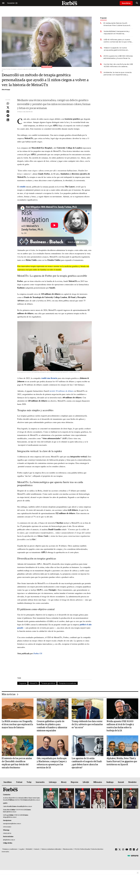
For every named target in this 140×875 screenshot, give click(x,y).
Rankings (110, 782)
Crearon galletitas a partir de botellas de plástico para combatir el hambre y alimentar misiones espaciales (52, 726)
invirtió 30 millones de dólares (61, 391)
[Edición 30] (67, 798)
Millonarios (97, 782)
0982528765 (7, 833)
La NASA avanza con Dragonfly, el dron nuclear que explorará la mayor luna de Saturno (17, 724)
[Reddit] (8, 116)
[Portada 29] (83, 798)
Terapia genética (48, 683)
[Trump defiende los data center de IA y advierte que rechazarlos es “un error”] (87, 708)
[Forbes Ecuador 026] (130, 798)
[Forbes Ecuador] (70, 3)
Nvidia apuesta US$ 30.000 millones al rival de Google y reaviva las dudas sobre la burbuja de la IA (120, 726)
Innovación (40, 782)
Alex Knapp (6, 89)
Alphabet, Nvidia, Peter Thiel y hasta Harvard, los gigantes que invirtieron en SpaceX (122, 761)
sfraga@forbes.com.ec (10, 817)
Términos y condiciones (9, 849)
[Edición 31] (51, 798)
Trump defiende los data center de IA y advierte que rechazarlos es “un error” (87, 724)
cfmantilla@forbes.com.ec (24, 806)
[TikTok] (137, 849)
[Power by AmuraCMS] (132, 855)
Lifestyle (86, 782)
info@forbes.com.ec (34, 800)
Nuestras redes (68, 849)
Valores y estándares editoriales (51, 849)
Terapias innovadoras (67, 683)
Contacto (36, 849)
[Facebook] (8, 112)
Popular (103, 18)
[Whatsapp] (8, 103)
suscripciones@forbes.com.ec (12, 823)
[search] (137, 3)
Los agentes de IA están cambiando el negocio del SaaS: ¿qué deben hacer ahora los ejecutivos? (87, 763)
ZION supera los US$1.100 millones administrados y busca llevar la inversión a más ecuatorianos (118, 57)
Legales (21, 849)
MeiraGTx (33, 683)
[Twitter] (8, 107)
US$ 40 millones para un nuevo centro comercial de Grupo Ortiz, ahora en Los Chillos (118, 40)
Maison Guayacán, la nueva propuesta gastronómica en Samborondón (116, 49)
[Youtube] (127, 849)
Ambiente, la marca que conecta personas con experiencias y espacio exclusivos (117, 73)
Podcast (19, 782)
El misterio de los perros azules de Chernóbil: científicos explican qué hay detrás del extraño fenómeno (17, 763)
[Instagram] (123, 849)
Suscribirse (126, 3)
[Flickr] (134, 849)
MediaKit (29, 849)
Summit (121, 782)
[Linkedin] (8, 120)
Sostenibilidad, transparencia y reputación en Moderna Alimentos (116, 32)
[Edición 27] (115, 798)
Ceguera (22, 683)
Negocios (74, 782)
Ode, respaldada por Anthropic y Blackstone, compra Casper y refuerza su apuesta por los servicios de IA (52, 763)
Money (63, 782)
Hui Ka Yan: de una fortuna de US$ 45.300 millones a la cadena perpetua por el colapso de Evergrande (118, 65)
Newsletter (132, 782)
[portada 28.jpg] (99, 798)
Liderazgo (53, 782)
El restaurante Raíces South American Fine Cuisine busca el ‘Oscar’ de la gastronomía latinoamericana (116, 24)
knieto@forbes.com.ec (9, 812)
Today (29, 782)
